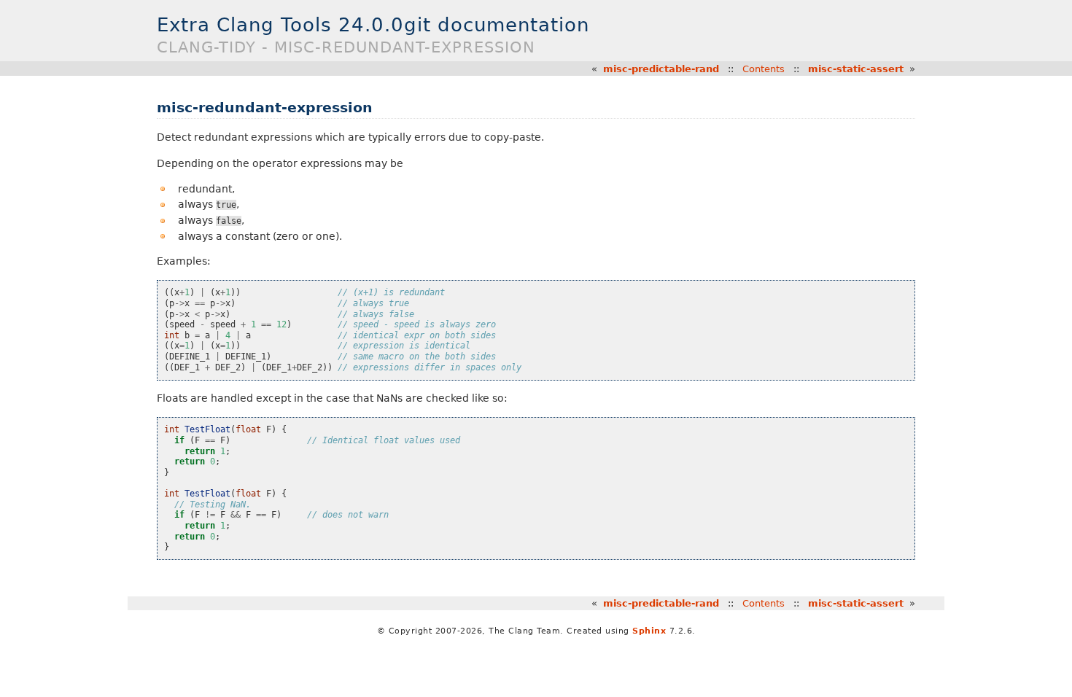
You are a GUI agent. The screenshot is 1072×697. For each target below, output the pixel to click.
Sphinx (649, 631)
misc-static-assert (856, 68)
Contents (763, 68)
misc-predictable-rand (661, 68)
